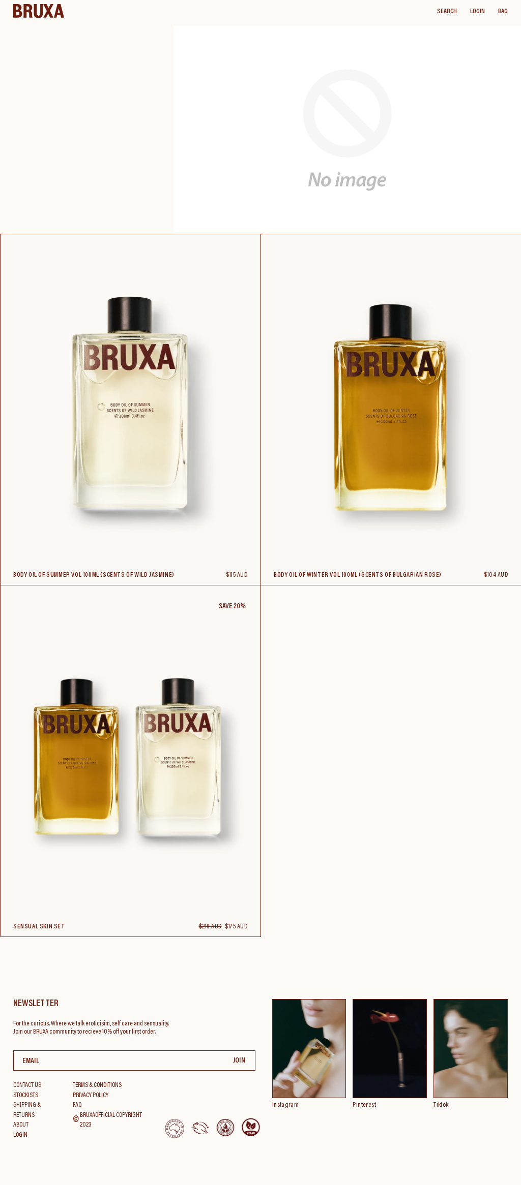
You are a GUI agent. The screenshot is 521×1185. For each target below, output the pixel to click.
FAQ (77, 1105)
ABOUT (20, 1124)
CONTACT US (27, 1085)
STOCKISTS (25, 1095)
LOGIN (477, 11)
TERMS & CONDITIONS (97, 1085)
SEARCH (447, 11)
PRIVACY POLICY (90, 1095)
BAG (503, 11)
